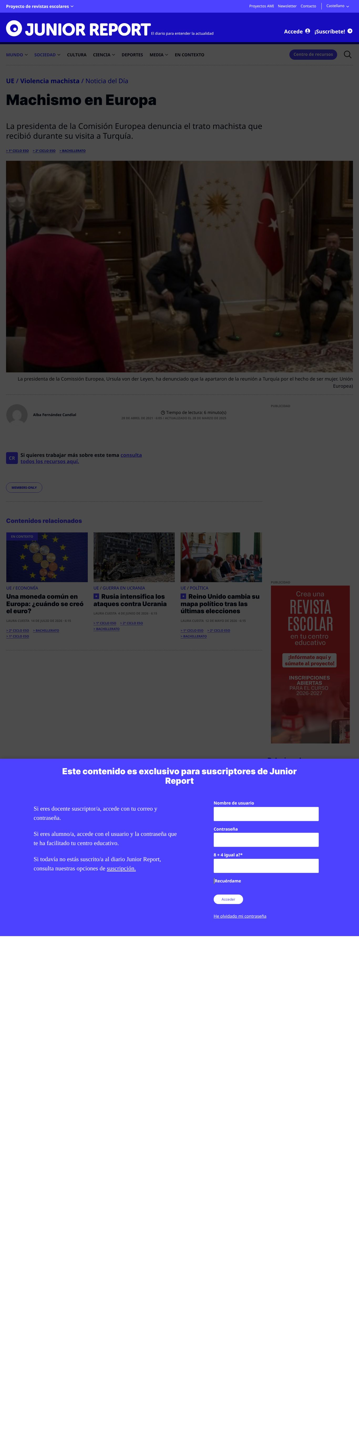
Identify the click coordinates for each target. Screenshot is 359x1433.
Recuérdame (228, 881)
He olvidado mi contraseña (240, 916)
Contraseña (226, 829)
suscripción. (121, 868)
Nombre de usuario (234, 803)
